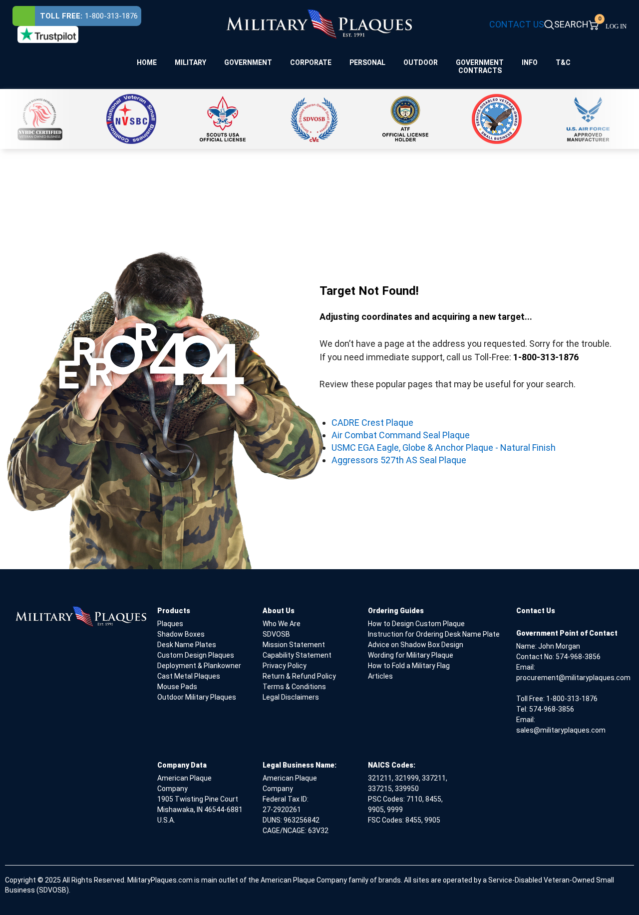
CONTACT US (516, 24)
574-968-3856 (578, 657)
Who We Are (282, 624)
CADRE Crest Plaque (372, 422)
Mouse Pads (177, 687)
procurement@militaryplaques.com (573, 678)
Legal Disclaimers (291, 697)
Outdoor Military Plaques (196, 697)
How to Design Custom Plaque (416, 624)
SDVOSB (276, 634)
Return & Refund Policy (299, 676)
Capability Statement (297, 655)
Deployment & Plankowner (199, 666)
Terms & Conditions (294, 687)
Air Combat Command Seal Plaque (400, 435)
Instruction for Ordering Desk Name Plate (434, 634)
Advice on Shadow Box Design (415, 645)
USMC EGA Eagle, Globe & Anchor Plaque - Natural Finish (443, 447)
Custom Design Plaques (195, 655)
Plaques (170, 624)
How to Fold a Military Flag (409, 666)
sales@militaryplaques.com (561, 730)
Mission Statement (294, 645)
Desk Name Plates (186, 645)
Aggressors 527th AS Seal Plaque (398, 460)
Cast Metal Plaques (188, 676)
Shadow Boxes (181, 634)
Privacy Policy (285, 666)
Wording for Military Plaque (410, 655)
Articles (380, 676)
